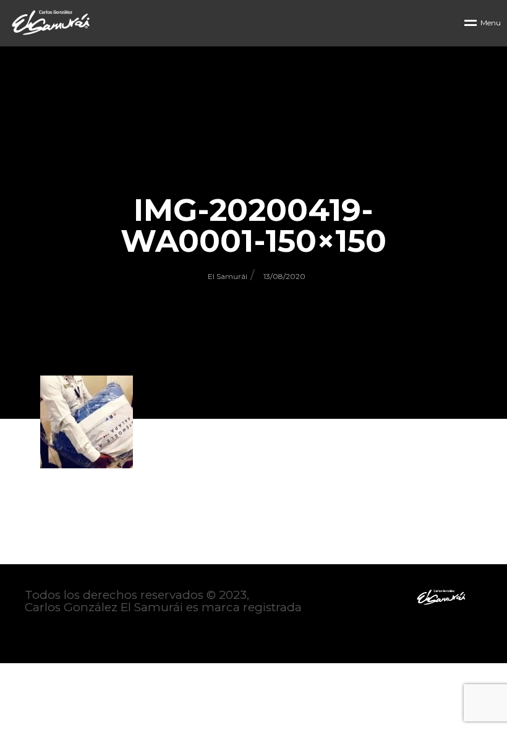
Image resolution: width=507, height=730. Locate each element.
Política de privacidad (87, 632)
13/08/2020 (284, 276)
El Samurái (227, 276)
